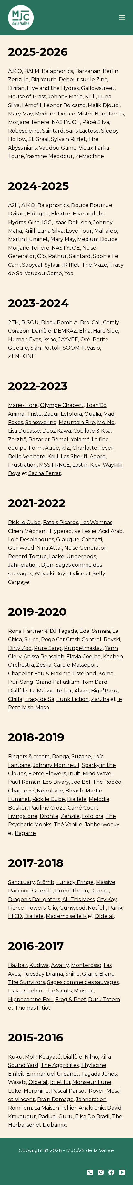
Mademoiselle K (66, 916)
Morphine (36, 1091)
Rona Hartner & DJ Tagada (42, 631)
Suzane (81, 756)
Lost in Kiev (86, 465)
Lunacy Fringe (75, 882)
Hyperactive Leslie (73, 531)
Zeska (43, 665)
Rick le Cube (24, 522)
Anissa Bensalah (44, 656)
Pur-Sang (20, 682)
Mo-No (106, 422)
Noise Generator (85, 548)
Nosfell (97, 908)
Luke (14, 1091)
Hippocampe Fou (30, 999)
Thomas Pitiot (32, 1008)
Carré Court (83, 808)
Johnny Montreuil (56, 765)
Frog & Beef (70, 999)
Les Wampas (96, 522)
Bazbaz (17, 965)
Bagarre (25, 833)
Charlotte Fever (92, 448)
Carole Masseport (76, 665)
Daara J (99, 891)
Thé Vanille (68, 825)
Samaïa (101, 631)
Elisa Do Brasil (92, 1116)
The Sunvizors (26, 982)
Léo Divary (56, 782)
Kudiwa (39, 965)
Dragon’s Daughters (34, 899)
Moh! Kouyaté (43, 1057)
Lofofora (71, 414)
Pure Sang (48, 648)
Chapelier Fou (26, 674)
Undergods (81, 556)
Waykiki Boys (50, 574)
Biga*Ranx (104, 691)
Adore (98, 456)
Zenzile (70, 816)
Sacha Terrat (44, 473)
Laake (56, 556)
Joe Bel (80, 782)
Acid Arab (110, 531)
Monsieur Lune (91, 1082)
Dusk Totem (104, 999)
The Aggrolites (60, 1065)
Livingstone (22, 816)
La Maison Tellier (51, 691)
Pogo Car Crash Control (71, 639)
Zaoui (51, 414)
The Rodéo (107, 782)
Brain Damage (55, 1099)
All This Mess (78, 899)
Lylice (77, 574)
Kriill (52, 456)
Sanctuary (21, 882)
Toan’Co (96, 405)
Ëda (84, 631)
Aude (52, 448)
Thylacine (93, 1065)
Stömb (45, 882)
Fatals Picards (60, 522)
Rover (96, 1091)
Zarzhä (17, 439)
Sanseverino (40, 422)
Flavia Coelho (83, 656)
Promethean (71, 891)
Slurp (31, 639)
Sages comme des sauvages (83, 982)
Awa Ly (60, 965)
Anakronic (92, 1108)
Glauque (67, 539)
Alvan (81, 691)
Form (36, 448)
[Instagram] (101, 1172)
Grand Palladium (57, 682)
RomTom (20, 1108)
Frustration (22, 465)
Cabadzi (92, 539)
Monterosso (86, 965)
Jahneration (23, 565)
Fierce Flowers (47, 774)
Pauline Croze (47, 808)
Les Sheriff (74, 456)
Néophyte (50, 791)
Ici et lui (60, 1082)
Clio (52, 908)
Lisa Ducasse (24, 431)
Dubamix (54, 1125)
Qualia (92, 414)
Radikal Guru (55, 1116)
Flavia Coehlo (25, 991)
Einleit (16, 1074)
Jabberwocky (102, 825)
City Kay (107, 899)
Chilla (15, 699)
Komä (105, 674)
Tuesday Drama (42, 974)
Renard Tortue (27, 556)
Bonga (60, 756)
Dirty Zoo (20, 648)
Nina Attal (49, 548)
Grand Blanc (98, 974)
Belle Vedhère (26, 456)
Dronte (49, 816)
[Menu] (122, 18)
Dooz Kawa (56, 431)
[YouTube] (122, 1172)
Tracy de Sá (39, 699)
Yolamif (80, 439)
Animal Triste (25, 414)
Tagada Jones (99, 1074)
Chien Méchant (27, 531)
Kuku (15, 1057)
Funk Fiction (72, 699)
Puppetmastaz (83, 648)
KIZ (65, 448)
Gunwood (21, 548)
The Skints (58, 991)
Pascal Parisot (69, 1091)
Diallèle (17, 691)
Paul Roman (24, 782)
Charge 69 (21, 791)
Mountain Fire (77, 422)
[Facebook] (111, 1172)
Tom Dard (94, 682)
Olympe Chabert (62, 405)
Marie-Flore (23, 405)
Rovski (112, 639)
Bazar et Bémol (48, 439)
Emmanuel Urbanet (52, 1074)
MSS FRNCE (54, 465)
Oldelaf (104, 916)
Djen (47, 565)
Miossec (84, 991)
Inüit (74, 774)
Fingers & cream (29, 756)
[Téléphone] (90, 1172)
